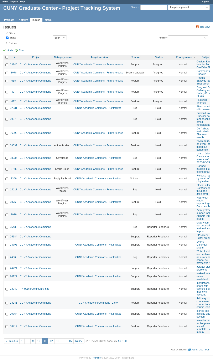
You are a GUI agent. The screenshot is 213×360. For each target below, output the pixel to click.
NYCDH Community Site (35, 288)
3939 (14, 214)
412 (13, 101)
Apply (10, 50)
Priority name (184, 57)
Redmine (96, 357)
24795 (13, 244)
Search (135, 7)
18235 (13, 157)
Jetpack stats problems (204, 268)
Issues (36, 20)
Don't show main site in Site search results (203, 133)
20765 (13, 202)
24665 (13, 257)
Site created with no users (204, 108)
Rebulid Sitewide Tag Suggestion (204, 80)
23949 (13, 288)
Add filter (163, 37)
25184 (13, 236)
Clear (21, 50)
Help (22, 1)
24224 (13, 268)
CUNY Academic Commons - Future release (98, 64)
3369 (14, 178)
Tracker (136, 57)
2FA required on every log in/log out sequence (204, 145)
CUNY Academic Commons (35, 64)
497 (13, 91)
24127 (13, 276)
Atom (194, 349)
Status (12, 37)
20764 (13, 313)
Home (5, 1)
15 (70, 341)
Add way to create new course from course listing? (205, 303)
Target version (99, 57)
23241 (13, 302)
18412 (13, 326)
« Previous (12, 341)
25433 (13, 227)
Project (36, 57)
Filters (12, 33)
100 (124, 341)
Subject (206, 57)
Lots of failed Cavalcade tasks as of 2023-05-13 (204, 158)
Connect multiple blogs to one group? (204, 169)
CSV (201, 349)
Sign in (205, 1)
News (48, 20)
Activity (23, 20)
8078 (14, 72)
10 (38, 341)
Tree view (205, 27)
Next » (79, 341)
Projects (14, 1)
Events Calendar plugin (202, 244)
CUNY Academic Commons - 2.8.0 (98, 302)
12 (51, 341)
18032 (13, 145)
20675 (13, 119)
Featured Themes (202, 101)
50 (119, 341)
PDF (207, 349)
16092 (13, 133)
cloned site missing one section (203, 313)
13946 (13, 64)
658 (13, 80)
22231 (13, 108)
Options (13, 43)
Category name (63, 57)
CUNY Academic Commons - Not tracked (98, 108)
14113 (13, 189)
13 (57, 341)
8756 (14, 169)
